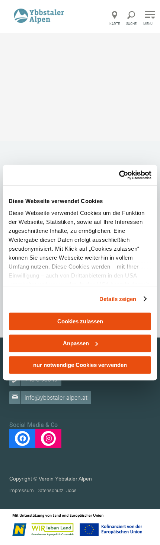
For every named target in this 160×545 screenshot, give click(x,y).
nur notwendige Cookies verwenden (80, 365)
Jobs (71, 490)
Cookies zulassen (80, 321)
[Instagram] (48, 438)
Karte (114, 24)
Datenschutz (49, 490)
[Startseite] (40, 16)
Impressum (21, 490)
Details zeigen (117, 299)
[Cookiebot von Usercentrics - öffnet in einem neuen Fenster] (118, 175)
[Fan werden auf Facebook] (22, 438)
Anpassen (76, 343)
